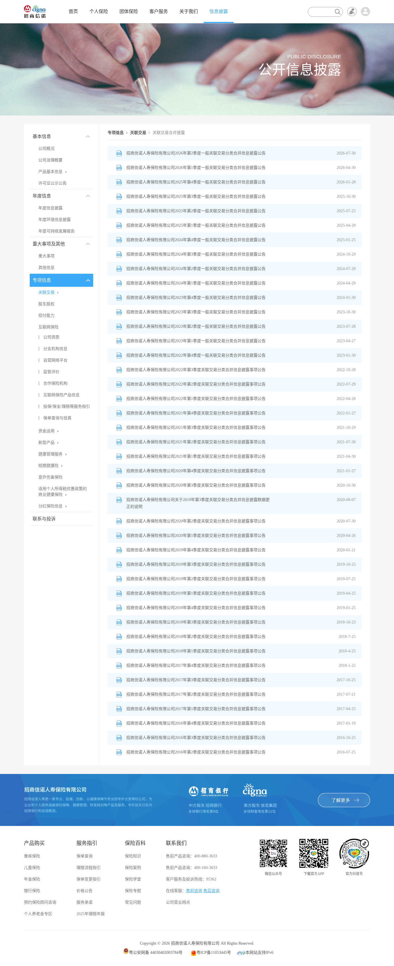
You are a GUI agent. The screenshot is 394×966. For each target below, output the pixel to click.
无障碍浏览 (352, 11)
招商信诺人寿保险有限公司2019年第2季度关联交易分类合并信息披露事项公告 (196, 579)
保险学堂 (133, 879)
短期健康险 (48, 466)
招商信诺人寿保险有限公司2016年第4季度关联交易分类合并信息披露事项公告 (196, 723)
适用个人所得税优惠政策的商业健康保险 (62, 492)
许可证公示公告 (52, 183)
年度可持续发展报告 (56, 231)
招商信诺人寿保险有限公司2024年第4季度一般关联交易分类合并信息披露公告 (196, 240)
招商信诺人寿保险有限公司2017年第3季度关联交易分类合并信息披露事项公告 (196, 680)
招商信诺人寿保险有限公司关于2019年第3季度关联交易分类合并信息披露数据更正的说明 (198, 503)
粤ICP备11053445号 (213, 952)
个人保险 (98, 11)
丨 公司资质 (48, 337)
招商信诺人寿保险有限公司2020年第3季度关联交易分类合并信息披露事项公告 (196, 485)
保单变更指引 (88, 879)
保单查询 (84, 856)
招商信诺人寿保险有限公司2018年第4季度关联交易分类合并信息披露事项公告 (196, 608)
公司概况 (46, 148)
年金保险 (32, 879)
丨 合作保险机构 (52, 383)
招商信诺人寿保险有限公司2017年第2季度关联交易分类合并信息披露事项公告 (196, 694)
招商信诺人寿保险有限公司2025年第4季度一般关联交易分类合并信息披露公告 (196, 182)
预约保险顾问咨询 (40, 902)
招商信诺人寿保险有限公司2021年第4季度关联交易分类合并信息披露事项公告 (196, 413)
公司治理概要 (50, 160)
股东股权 (46, 304)
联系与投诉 (44, 518)
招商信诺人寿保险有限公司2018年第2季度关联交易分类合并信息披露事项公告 (196, 636)
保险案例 (133, 868)
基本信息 (42, 136)
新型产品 (46, 442)
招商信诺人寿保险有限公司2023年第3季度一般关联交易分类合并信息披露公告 (196, 312)
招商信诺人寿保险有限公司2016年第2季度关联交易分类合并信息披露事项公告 (196, 752)
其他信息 (46, 267)
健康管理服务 (50, 454)
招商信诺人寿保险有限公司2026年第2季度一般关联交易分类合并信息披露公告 (196, 153)
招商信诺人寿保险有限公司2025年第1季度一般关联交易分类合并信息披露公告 (196, 225)
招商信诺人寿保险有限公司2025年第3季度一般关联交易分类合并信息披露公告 (196, 196)
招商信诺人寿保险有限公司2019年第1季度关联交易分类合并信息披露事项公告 (196, 593)
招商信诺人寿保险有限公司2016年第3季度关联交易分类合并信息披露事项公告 (196, 738)
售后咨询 (211, 891)
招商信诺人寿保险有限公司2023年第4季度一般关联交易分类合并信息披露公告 (196, 297)
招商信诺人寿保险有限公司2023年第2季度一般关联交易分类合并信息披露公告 (196, 326)
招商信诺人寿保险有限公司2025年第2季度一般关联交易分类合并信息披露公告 (196, 211)
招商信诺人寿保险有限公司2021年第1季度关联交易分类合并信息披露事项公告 (196, 456)
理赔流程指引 (88, 868)
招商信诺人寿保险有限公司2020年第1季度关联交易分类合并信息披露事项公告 (196, 535)
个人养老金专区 (38, 914)
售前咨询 (194, 891)
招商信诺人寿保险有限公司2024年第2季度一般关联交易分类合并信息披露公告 (196, 269)
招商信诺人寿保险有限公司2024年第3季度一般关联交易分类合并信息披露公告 (196, 254)
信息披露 (218, 11)
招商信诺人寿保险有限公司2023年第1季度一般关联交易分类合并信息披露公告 (196, 341)
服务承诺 (84, 902)
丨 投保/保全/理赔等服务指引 (63, 406)
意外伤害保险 (50, 477)
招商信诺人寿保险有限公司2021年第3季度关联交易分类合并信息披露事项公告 (196, 427)
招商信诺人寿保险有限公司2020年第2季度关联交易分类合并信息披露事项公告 (196, 521)
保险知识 (133, 856)
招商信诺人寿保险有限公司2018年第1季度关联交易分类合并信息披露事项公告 (196, 651)
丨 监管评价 (48, 372)
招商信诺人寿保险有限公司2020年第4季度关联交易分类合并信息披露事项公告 (196, 471)
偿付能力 (46, 315)
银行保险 (32, 891)
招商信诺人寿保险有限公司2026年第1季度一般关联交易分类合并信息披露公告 (196, 167)
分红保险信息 (50, 506)
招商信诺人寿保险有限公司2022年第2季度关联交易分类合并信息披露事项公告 (196, 384)
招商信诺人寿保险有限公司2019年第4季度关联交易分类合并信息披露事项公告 (196, 550)
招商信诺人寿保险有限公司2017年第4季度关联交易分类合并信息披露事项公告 (196, 665)
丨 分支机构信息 (52, 349)
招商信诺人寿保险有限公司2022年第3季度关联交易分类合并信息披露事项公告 (196, 370)
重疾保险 (32, 856)
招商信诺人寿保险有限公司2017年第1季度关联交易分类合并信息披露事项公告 (196, 709)
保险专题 (133, 891)
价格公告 (84, 891)
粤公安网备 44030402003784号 (156, 952)
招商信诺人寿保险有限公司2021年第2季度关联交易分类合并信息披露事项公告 (196, 442)
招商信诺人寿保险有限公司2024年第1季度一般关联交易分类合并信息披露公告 (196, 283)
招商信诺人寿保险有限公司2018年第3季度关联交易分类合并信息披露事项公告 (196, 622)
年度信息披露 (50, 208)
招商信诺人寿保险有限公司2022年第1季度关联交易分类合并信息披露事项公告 (196, 399)
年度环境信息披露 (54, 219)
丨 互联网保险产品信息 (58, 395)
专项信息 (42, 280)
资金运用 (46, 431)
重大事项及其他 (49, 243)
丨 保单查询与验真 (54, 418)
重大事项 (46, 256)
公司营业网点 (178, 902)
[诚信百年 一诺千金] (35, 11)
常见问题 (133, 902)
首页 (73, 11)
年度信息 (42, 195)
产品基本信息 (50, 172)
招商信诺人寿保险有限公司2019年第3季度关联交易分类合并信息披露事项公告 (196, 564)
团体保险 (128, 11)
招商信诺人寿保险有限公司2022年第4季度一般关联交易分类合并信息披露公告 (196, 355)
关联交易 (46, 292)
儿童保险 (32, 868)
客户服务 (158, 11)
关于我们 (188, 11)
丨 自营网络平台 (52, 360)
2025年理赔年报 (90, 914)
